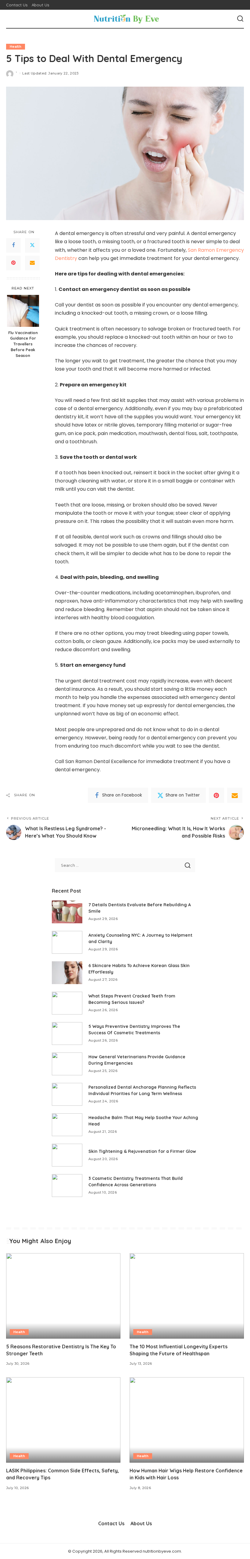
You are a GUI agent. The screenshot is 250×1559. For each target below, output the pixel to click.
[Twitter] (32, 245)
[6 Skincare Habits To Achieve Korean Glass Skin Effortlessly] (67, 972)
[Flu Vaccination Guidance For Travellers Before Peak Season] (23, 311)
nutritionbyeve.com (162, 1551)
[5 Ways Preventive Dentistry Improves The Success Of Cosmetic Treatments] (67, 1033)
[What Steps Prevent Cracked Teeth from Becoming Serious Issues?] (67, 1003)
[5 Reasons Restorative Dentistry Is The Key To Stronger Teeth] (63, 1296)
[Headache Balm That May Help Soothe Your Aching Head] (67, 1124)
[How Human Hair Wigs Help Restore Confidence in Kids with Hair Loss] (187, 1420)
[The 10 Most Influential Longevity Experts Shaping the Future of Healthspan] (187, 1296)
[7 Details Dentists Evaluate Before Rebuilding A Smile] (67, 911)
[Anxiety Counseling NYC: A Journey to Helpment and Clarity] (67, 942)
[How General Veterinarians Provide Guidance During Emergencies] (67, 1064)
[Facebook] (13, 245)
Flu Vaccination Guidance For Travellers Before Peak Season (23, 344)
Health (15, 46)
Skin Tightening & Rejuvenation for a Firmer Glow (142, 1151)
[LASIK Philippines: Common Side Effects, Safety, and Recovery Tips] (63, 1420)
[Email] (32, 263)
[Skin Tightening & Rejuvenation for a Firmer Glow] (67, 1155)
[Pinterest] (13, 263)
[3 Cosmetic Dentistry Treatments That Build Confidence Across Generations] (67, 1185)
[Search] (240, 19)
